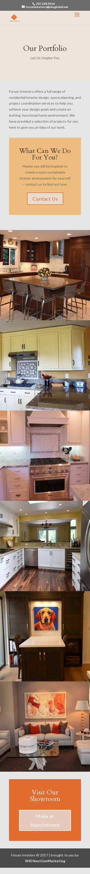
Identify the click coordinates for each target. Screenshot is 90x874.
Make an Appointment (45, 820)
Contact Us (45, 199)
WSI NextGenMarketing (45, 861)
